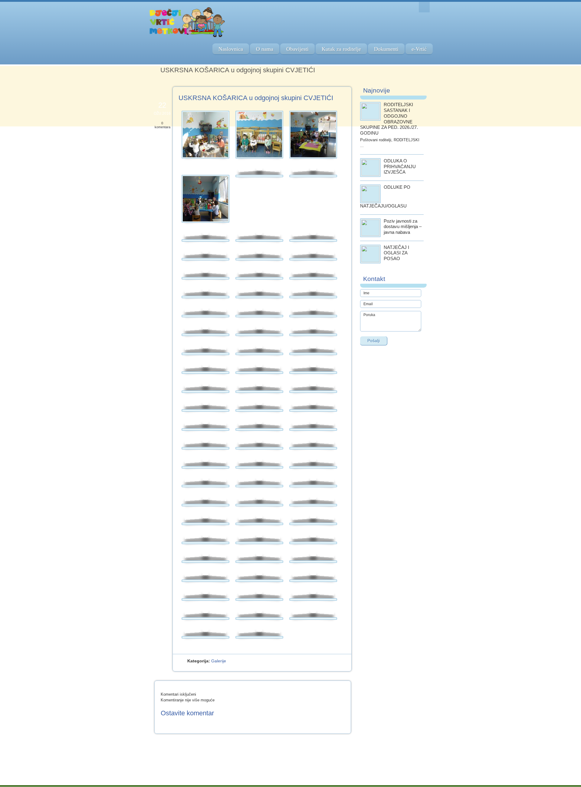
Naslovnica (230, 49)
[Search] (424, 7)
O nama (264, 49)
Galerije (218, 660)
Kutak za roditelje (341, 49)
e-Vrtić (419, 49)
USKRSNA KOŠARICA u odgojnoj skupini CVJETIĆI (256, 98)
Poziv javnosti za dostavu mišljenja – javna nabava (403, 226)
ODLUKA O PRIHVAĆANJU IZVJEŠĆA (400, 166)
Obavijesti (297, 49)
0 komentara (162, 125)
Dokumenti (386, 49)
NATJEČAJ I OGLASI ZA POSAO (396, 253)
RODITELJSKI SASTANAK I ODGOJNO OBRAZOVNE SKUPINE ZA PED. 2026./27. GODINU (389, 119)
